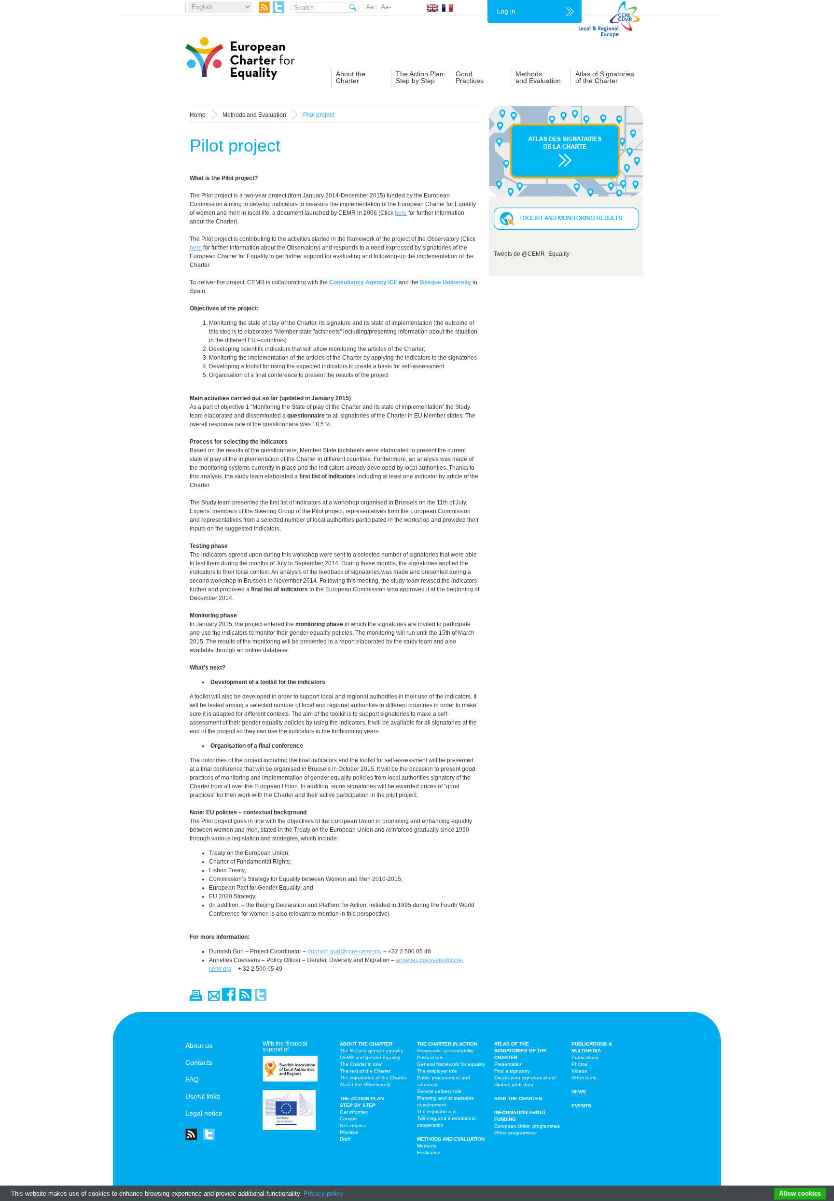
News (578, 1091)
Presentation (508, 1064)
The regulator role (437, 1111)
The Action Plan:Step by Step (420, 77)
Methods (426, 1145)
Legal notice (203, 1113)
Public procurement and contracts (443, 1081)
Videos (579, 1071)
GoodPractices (470, 77)
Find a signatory (512, 1071)
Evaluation (429, 1152)
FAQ (192, 1079)
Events (581, 1105)
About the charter (366, 1044)
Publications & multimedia (591, 1047)
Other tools (583, 1077)
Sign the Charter (518, 1098)
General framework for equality (451, 1064)
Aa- (386, 6)
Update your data (513, 1084)
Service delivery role (439, 1091)
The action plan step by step (362, 1102)
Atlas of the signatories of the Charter (520, 1050)
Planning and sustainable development (445, 1101)
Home (198, 115)
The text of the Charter (365, 1071)
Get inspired (353, 1125)
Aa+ (372, 6)
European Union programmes (527, 1126)
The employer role (437, 1071)
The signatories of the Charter (373, 1077)
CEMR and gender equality (370, 1057)
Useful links (202, 1096)
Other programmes (515, 1132)
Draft (345, 1139)
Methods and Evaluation (451, 1139)
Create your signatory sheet (525, 1077)
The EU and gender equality (371, 1050)
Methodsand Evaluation (538, 77)
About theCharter (350, 77)
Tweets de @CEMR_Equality (532, 254)
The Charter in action (447, 1044)
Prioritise (349, 1132)
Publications (584, 1057)
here (401, 212)
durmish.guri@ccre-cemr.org (344, 951)
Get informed (354, 1112)
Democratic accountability (445, 1050)
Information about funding (520, 1116)
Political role (430, 1057)
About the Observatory (365, 1084)
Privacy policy (323, 1193)
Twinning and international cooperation (446, 1122)
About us (198, 1045)
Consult (348, 1118)
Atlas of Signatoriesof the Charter (604, 77)
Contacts (198, 1062)
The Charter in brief (361, 1064)
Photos (579, 1064)
